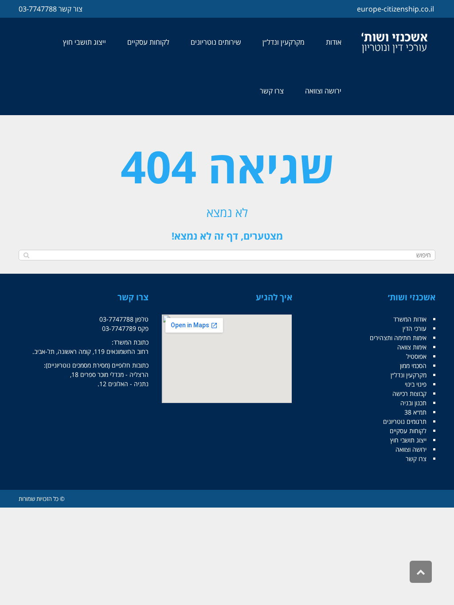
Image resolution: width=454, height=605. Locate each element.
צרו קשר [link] (416, 458)
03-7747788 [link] (38, 9)
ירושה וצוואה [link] (411, 449)
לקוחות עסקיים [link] (408, 431)
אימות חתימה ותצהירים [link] (398, 338)
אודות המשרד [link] (410, 319)
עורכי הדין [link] (415, 328)
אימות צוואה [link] (412, 347)
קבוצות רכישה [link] (409, 393)
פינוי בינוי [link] (416, 384)
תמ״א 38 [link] (415, 412)
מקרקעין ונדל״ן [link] (409, 375)
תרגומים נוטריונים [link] (405, 421)
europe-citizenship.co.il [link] (395, 9)
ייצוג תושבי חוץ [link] (408, 440)
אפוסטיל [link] (416, 356)
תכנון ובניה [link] (413, 403)
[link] (395, 42)
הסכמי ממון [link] (413, 365)
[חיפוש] (26, 255)
